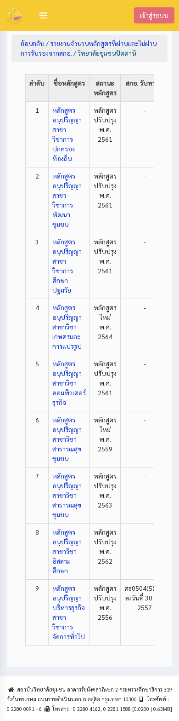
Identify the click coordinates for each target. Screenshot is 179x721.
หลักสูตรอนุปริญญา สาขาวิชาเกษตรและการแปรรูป (67, 326)
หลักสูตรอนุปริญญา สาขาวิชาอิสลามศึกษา (67, 551)
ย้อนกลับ (33, 43)
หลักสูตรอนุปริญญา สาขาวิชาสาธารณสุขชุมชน (67, 438)
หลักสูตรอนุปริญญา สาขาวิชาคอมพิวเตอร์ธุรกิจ (69, 382)
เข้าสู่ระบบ (154, 15)
